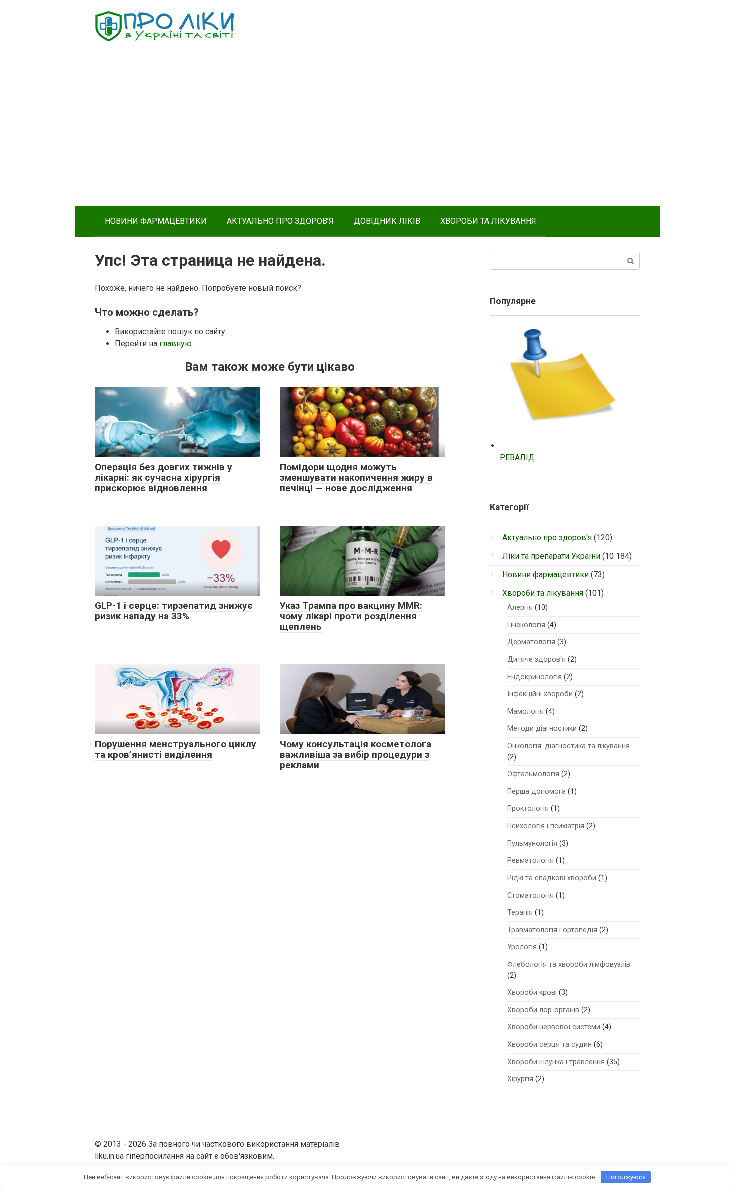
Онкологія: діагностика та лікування (569, 746)
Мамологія (526, 711)
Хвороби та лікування (543, 593)
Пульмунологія (533, 843)
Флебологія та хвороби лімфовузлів (569, 964)
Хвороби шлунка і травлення (556, 1062)
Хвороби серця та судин (550, 1044)
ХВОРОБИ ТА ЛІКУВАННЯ (488, 221)
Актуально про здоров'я (547, 537)
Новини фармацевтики (545, 574)
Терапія (520, 912)
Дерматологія (532, 642)
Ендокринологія (535, 677)
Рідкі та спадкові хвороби (552, 878)
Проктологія (528, 808)
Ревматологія (531, 860)
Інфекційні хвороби (540, 694)
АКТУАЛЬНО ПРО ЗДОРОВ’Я (280, 221)
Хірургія (521, 1079)
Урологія (522, 947)
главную (176, 343)
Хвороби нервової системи (554, 1027)
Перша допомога (537, 791)
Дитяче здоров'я (537, 659)
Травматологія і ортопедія (553, 930)
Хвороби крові (532, 992)
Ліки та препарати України (551, 556)
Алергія (520, 607)
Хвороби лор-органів (544, 1010)
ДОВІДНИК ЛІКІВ (387, 221)
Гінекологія (527, 625)
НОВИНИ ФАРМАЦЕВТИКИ (156, 221)
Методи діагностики (542, 728)
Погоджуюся (626, 1177)
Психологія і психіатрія (546, 826)
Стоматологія (531, 895)
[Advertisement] (368, 131)
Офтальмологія (534, 774)
